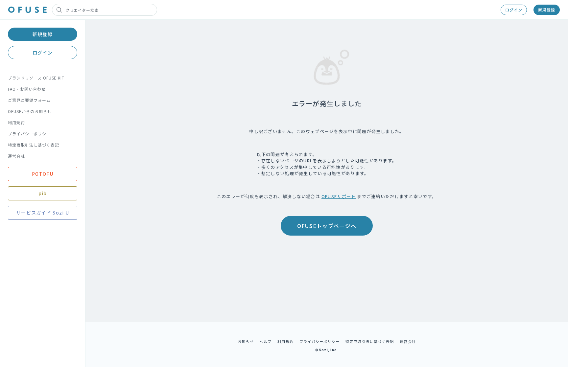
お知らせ (246, 341)
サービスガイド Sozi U (42, 212)
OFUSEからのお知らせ (30, 111)
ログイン (513, 9)
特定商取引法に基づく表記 (33, 145)
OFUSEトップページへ (326, 226)
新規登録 (546, 9)
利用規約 (16, 122)
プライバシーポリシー (29, 133)
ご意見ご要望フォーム (29, 100)
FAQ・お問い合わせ (27, 89)
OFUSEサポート (338, 196)
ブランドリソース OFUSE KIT (36, 77)
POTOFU (42, 174)
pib (42, 193)
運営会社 (16, 156)
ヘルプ (266, 341)
